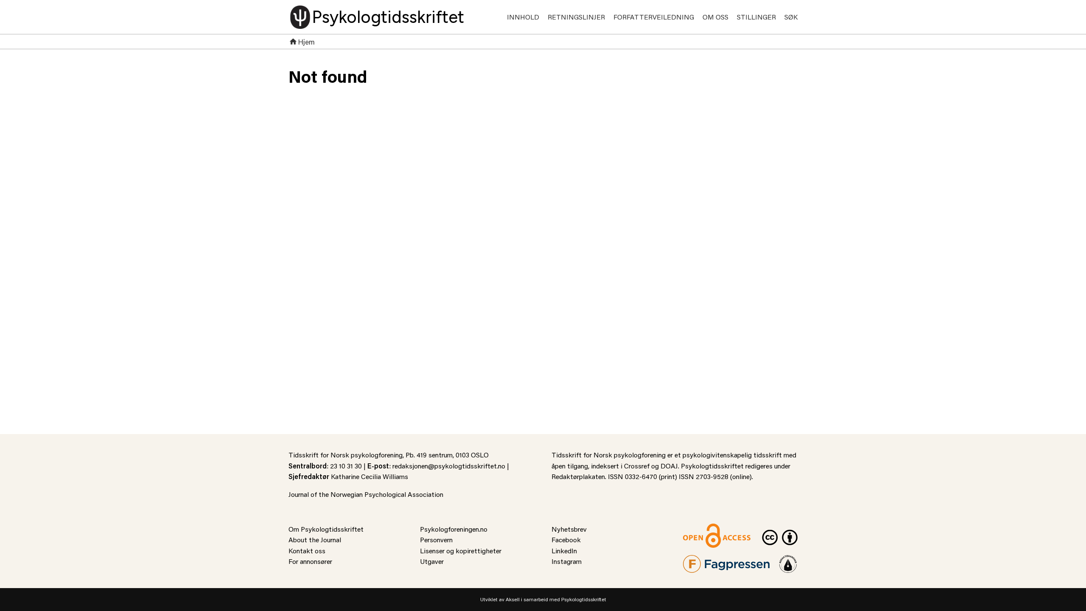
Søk (791, 16)
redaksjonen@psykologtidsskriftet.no (448, 465)
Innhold (523, 16)
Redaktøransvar (788, 560)
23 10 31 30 (346, 465)
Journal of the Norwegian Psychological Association (365, 494)
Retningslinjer (576, 16)
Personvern (436, 539)
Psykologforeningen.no (453, 528)
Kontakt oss (306, 550)
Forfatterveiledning (653, 16)
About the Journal (314, 539)
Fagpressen (700, 560)
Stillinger (756, 16)
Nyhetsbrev (569, 528)
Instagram (566, 561)
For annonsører (310, 561)
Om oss (715, 16)
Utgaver (432, 561)
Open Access (702, 528)
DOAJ (669, 465)
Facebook (566, 539)
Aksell (513, 599)
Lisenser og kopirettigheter (460, 550)
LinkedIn (564, 550)
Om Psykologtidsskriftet (326, 528)
